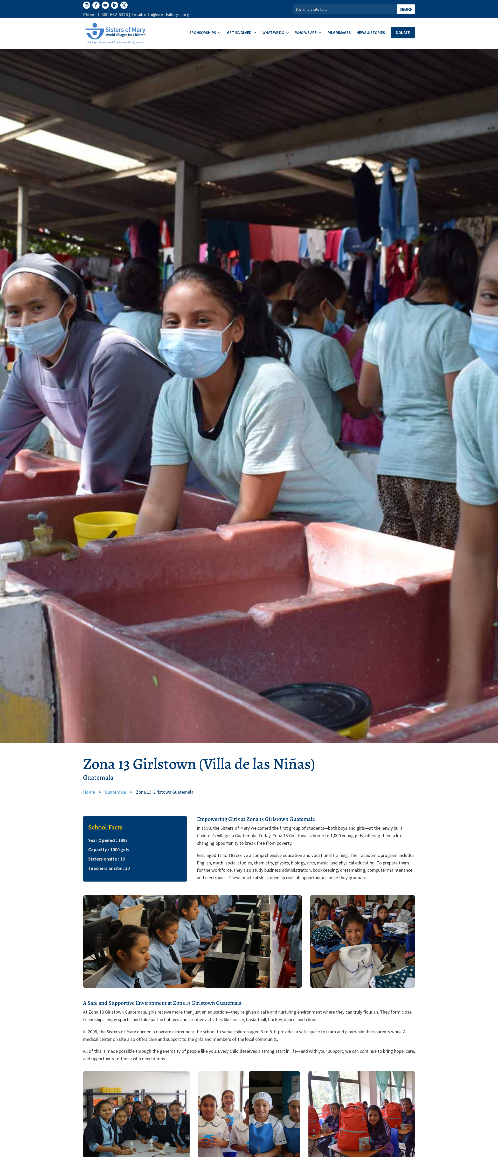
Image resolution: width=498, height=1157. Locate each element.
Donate (403, 32)
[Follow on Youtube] (105, 5)
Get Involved (239, 33)
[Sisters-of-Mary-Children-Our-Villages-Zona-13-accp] (362, 986)
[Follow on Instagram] (86, 5)
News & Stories (370, 33)
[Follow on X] (124, 5)
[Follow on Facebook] (96, 5)
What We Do (273, 33)
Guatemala (115, 792)
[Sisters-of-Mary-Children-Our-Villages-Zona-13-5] (192, 986)
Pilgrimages (339, 33)
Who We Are (306, 33)
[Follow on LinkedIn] (114, 5)
